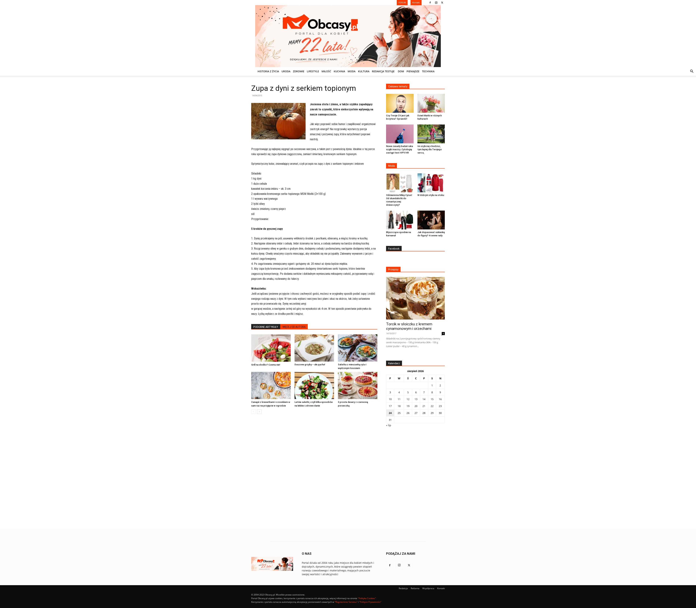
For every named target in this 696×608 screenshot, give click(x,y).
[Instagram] (436, 2)
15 (432, 399)
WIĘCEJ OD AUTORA (294, 326)
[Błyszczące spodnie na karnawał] (400, 220)
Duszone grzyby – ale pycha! (310, 364)
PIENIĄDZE (413, 71)
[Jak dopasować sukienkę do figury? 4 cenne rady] (431, 220)
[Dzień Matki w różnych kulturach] (431, 103)
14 (423, 399)
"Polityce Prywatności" (370, 601)
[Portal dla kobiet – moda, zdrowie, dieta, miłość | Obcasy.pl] (348, 36)
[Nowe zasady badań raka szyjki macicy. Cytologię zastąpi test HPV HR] (400, 133)
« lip (388, 425)
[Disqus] (314, 471)
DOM (401, 71)
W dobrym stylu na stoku (430, 195)
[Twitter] (442, 2)
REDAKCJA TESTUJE (383, 71)
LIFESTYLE (313, 71)
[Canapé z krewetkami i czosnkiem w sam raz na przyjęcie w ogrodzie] (271, 385)
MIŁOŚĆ (326, 71)
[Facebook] (430, 2)
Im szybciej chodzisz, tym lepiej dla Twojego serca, (429, 149)
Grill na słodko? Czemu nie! (265, 364)
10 (390, 399)
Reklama (415, 588)
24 (390, 413)
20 (416, 406)
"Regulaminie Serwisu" (346, 601)
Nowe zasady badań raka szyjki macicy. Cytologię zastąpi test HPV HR (399, 149)
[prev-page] (253, 411)
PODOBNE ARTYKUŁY (265, 326)
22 (432, 406)
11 (399, 399)
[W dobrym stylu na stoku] (431, 182)
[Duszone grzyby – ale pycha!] (314, 348)
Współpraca (428, 588)
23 (440, 406)
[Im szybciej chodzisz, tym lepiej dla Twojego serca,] (431, 133)
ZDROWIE (298, 71)
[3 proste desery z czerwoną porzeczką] (357, 385)
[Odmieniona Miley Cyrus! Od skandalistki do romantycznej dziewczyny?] (400, 182)
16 (440, 399)
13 (416, 399)
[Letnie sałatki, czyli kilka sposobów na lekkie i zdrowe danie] (314, 385)
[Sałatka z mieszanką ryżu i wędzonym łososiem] (357, 348)
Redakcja (403, 588)
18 (399, 406)
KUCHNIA (339, 71)
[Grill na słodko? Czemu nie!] (271, 348)
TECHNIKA (428, 71)
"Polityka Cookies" (367, 598)
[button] (691, 71)
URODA (285, 71)
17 (390, 406)
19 (408, 406)
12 (408, 399)
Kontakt (441, 588)
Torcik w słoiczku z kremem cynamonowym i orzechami (409, 326)
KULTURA (363, 71)
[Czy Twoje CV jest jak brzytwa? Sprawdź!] (400, 103)
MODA (351, 71)
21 (423, 406)
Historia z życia (268, 71)
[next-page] (259, 411)
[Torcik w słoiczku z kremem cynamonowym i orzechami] (415, 298)
